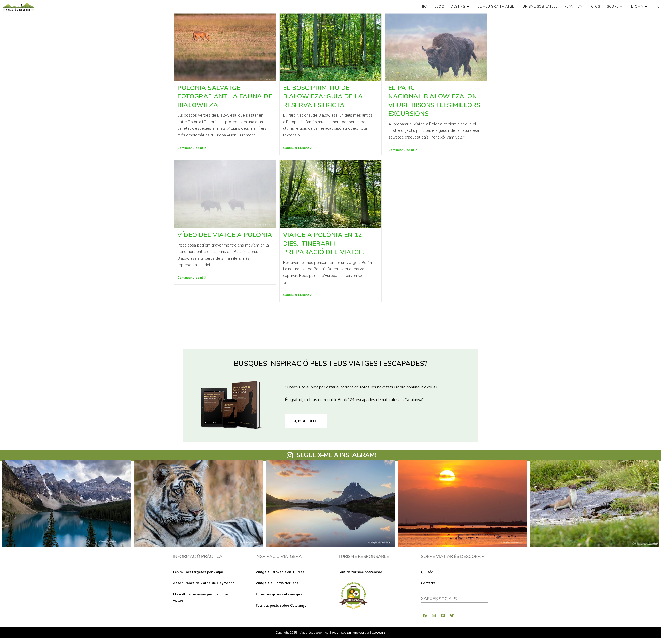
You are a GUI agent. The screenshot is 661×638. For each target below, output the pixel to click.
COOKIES (378, 633)
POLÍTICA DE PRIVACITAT (350, 633)
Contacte (428, 583)
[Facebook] (425, 615)
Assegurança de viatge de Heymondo (203, 583)
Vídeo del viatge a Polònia (224, 235)
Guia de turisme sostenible (360, 572)
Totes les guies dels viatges (279, 594)
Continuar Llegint (191, 148)
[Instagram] (434, 615)
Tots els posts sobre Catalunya (281, 605)
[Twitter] (452, 615)
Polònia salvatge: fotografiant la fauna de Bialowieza (224, 96)
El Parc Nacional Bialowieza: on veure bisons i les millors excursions (434, 101)
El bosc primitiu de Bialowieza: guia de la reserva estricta (323, 96)
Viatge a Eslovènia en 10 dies (280, 572)
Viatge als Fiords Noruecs (277, 583)
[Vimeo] (443, 615)
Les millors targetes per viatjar (198, 572)
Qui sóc (427, 572)
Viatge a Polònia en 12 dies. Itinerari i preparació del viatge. (323, 243)
